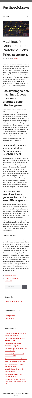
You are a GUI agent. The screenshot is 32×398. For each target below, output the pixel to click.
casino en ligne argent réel (13, 301)
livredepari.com (10, 316)
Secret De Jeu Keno (11, 278)
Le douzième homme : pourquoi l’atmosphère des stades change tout (15, 381)
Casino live (8, 281)
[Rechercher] (24, 287)
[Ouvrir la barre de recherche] (28, 16)
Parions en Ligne (10, 275)
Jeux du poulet (9, 318)
